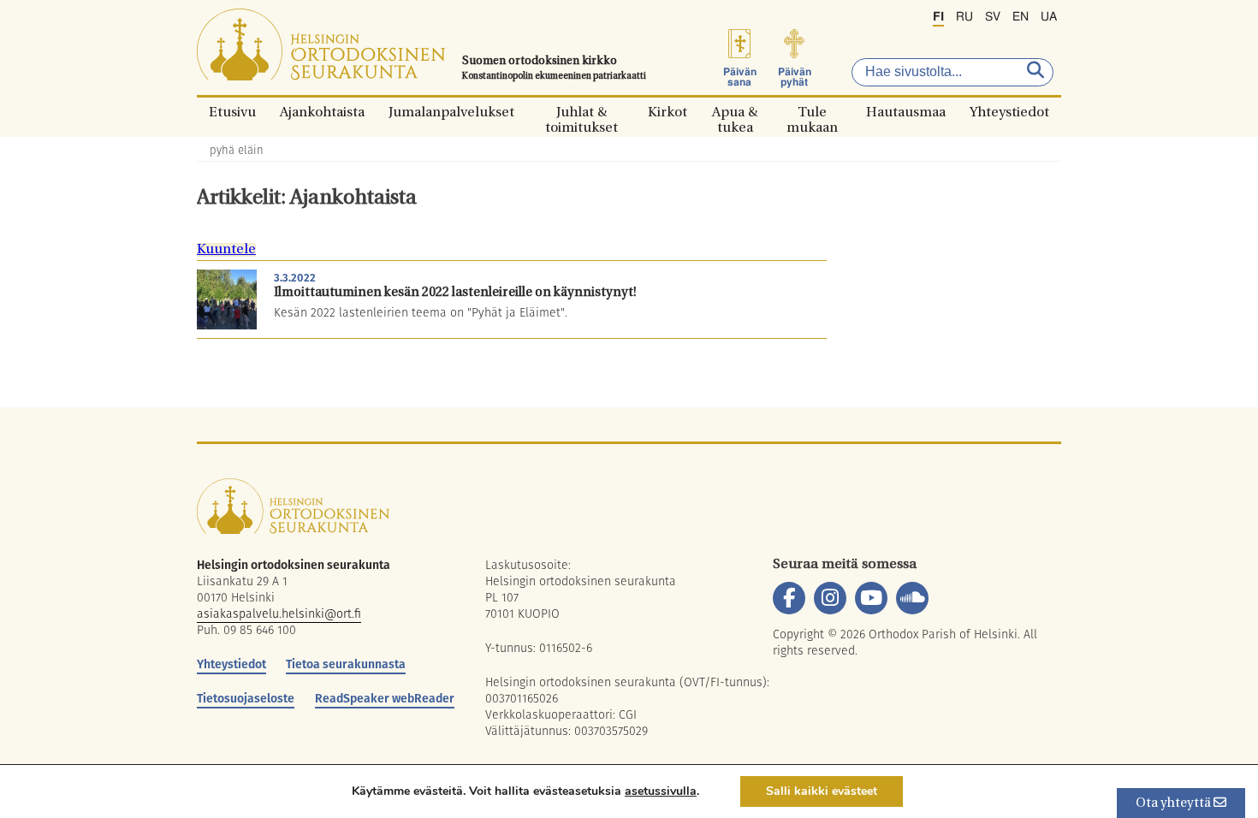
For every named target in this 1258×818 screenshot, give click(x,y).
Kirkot (667, 111)
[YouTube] (871, 598)
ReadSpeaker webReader (384, 698)
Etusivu (232, 111)
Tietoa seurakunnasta (346, 664)
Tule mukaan (812, 111)
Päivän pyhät (794, 77)
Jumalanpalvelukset (451, 111)
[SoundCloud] (912, 598)
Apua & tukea (734, 111)
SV (992, 17)
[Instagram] (830, 598)
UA (1049, 17)
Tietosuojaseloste (245, 698)
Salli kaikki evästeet (821, 791)
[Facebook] (789, 598)
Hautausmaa (906, 111)
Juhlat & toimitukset (581, 111)
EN (1020, 17)
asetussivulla (661, 791)
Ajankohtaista (322, 111)
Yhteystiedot (1009, 111)
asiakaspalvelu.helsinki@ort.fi (279, 613)
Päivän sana (740, 77)
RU (964, 17)
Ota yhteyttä (1174, 803)
